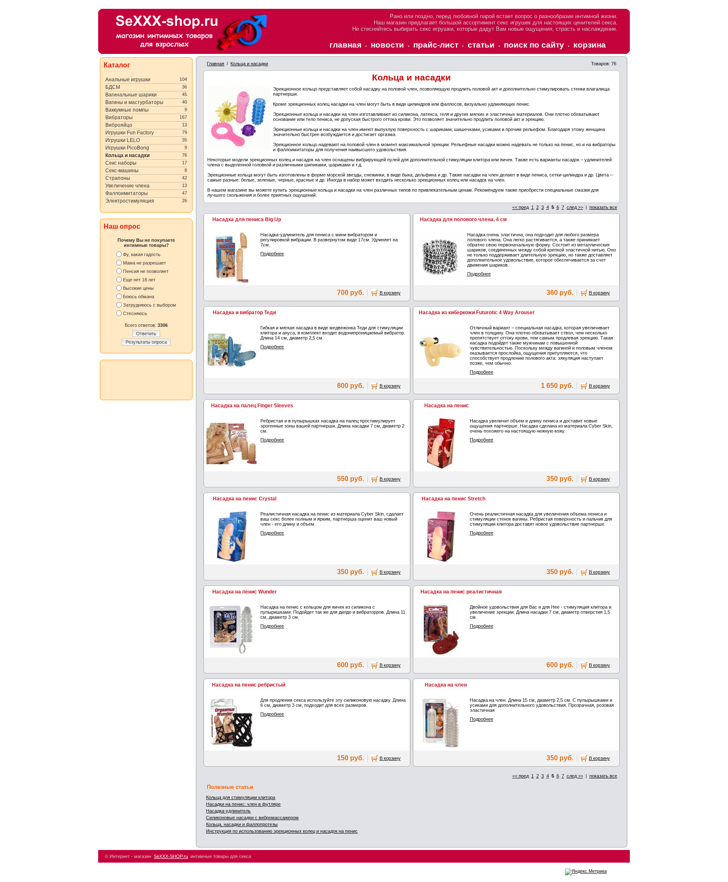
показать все (603, 207)
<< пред (520, 207)
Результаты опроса (146, 342)
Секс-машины (122, 171)
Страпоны (117, 178)
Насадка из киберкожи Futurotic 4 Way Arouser (477, 312)
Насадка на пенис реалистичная (461, 592)
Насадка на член (446, 685)
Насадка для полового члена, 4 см (463, 219)
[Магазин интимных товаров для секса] (190, 50)
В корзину (390, 292)
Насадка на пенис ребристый (248, 685)
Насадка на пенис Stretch (453, 499)
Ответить (146, 333)
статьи (481, 44)
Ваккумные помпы (127, 110)
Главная (215, 63)
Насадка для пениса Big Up (246, 219)
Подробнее (272, 253)
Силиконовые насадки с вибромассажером (252, 817)
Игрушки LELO (122, 140)
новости (387, 44)
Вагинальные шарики (131, 95)
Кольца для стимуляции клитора (240, 797)
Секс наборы (120, 163)
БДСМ (112, 87)
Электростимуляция (129, 201)
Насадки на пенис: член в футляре (243, 804)
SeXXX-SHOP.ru (171, 856)
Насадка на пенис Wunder (244, 592)
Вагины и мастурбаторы (134, 102)
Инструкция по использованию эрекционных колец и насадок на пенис (282, 831)
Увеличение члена (127, 186)
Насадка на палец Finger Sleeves (252, 406)
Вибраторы (119, 117)
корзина (589, 44)
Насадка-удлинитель (228, 810)
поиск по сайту (534, 44)
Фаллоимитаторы (126, 193)
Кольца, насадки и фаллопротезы (242, 824)
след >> (575, 207)
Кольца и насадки (127, 155)
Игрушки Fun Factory (129, 133)
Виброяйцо (118, 125)
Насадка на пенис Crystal (244, 499)
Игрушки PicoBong (127, 148)
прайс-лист (435, 44)
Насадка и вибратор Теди (244, 312)
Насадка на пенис (446, 406)
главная (345, 44)
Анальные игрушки (127, 80)
